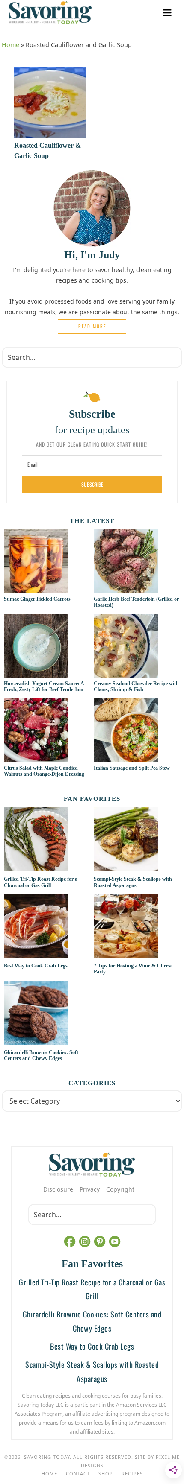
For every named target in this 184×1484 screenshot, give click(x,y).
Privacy (90, 1189)
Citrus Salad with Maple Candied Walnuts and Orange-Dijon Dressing (44, 771)
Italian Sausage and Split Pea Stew (132, 768)
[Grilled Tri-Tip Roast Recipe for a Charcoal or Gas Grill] (47, 840)
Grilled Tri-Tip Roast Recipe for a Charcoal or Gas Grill (40, 882)
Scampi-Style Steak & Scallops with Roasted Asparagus (133, 882)
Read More (92, 326)
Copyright (120, 1189)
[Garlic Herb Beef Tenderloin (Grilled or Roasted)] (126, 589)
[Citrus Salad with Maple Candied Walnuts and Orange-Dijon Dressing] (36, 758)
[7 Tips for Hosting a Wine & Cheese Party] (137, 927)
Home (10, 45)
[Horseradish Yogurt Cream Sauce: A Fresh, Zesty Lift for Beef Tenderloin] (36, 673)
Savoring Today (50, 12)
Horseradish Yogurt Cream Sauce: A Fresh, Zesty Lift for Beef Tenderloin (44, 686)
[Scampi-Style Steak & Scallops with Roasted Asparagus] (137, 840)
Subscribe (92, 484)
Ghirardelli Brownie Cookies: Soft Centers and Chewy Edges (41, 1055)
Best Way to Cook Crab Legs (36, 966)
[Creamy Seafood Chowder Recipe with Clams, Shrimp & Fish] (126, 673)
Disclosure (58, 1189)
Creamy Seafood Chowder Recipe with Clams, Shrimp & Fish (136, 686)
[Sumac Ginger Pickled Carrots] (36, 589)
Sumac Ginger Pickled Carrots (37, 599)
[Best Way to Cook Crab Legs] (47, 927)
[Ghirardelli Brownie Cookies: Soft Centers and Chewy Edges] (47, 1014)
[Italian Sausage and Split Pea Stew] (126, 758)
